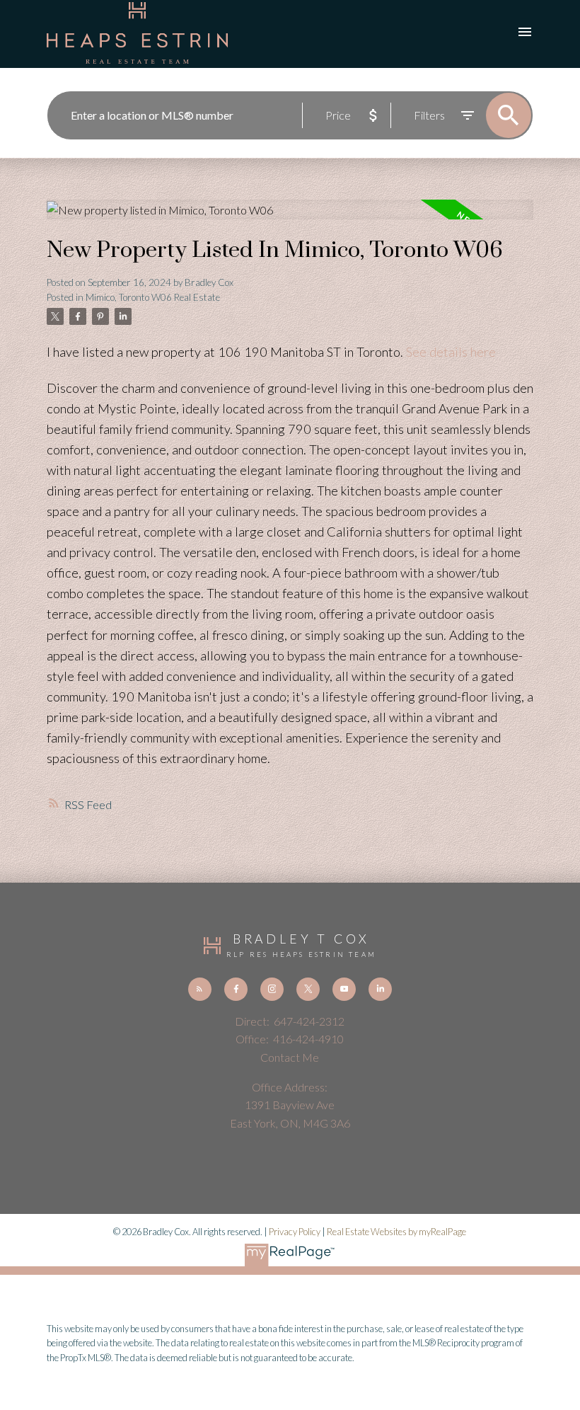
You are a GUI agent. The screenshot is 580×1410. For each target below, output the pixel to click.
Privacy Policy (294, 1231)
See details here (451, 352)
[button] (199, 989)
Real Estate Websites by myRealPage (396, 1231)
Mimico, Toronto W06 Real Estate (153, 297)
